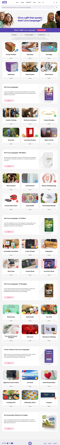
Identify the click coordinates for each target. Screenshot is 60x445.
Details (11, 58)
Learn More (28, 7)
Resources (28, 2)
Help (45, 443)
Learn (17, 2)
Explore (9, 100)
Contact (55, 443)
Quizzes (22, 2)
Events (34, 2)
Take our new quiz (41, 30)
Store (39, 2)
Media (50, 443)
